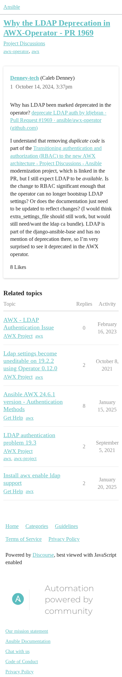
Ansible (11, 7)
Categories (36, 526)
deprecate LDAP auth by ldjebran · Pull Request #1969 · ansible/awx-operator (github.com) (58, 120)
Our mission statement (26, 631)
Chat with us (17, 651)
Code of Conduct (21, 661)
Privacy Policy (64, 539)
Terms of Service (23, 539)
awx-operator (16, 51)
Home (12, 526)
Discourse (43, 555)
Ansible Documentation (27, 641)
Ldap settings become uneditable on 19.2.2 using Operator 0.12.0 (30, 361)
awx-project (25, 458)
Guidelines (66, 526)
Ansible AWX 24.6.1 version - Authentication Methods (33, 401)
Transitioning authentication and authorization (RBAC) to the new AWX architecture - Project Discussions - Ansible (56, 155)
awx (35, 51)
